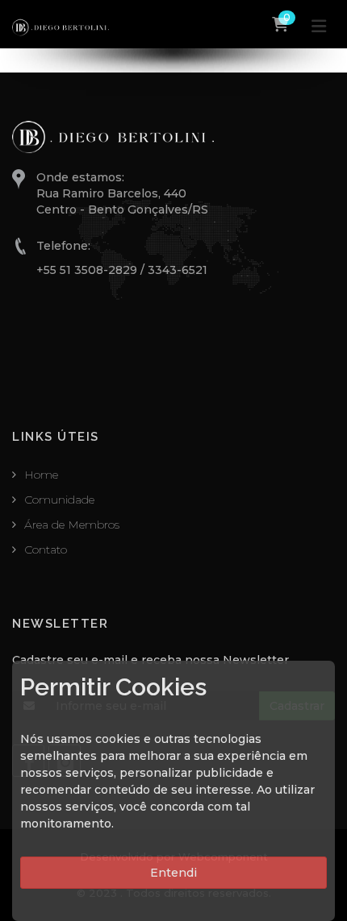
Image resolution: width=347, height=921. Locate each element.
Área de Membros (71, 524)
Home (41, 474)
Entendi (173, 872)
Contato (45, 549)
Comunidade (59, 499)
